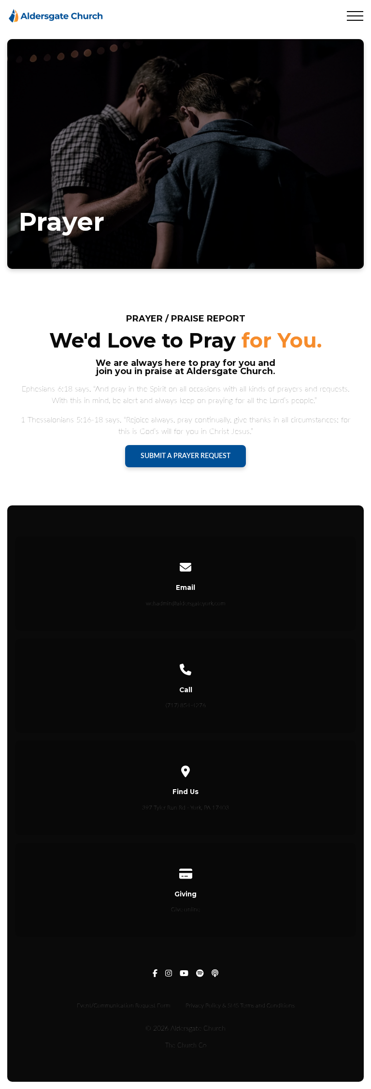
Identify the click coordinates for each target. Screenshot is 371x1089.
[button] (355, 16)
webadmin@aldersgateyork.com (185, 603)
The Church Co (185, 1045)
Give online (185, 909)
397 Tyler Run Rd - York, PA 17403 (185, 807)
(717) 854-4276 (186, 705)
